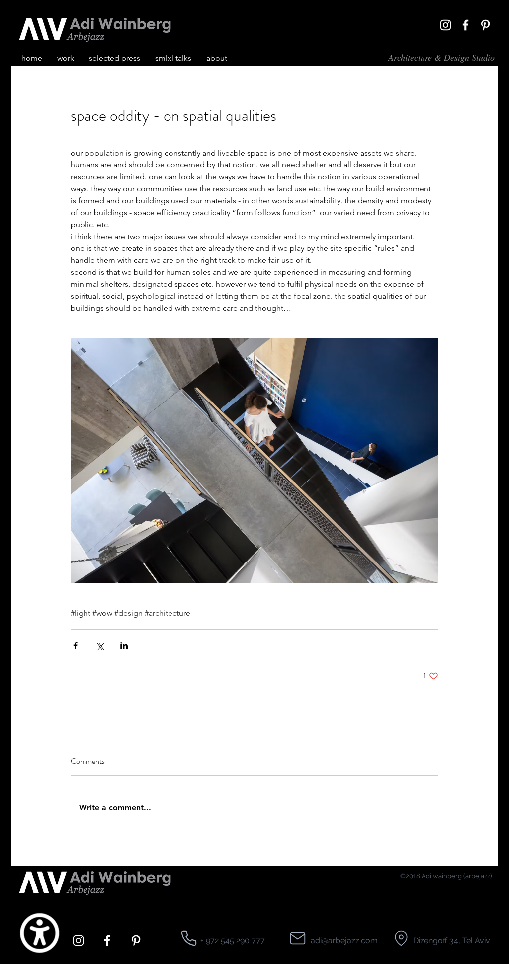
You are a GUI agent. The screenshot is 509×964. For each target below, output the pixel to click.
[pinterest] (485, 25)
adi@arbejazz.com (344, 940)
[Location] (189, 938)
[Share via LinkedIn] (124, 645)
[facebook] (465, 25)
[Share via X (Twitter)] (99, 645)
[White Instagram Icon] (445, 25)
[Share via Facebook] (75, 645)
